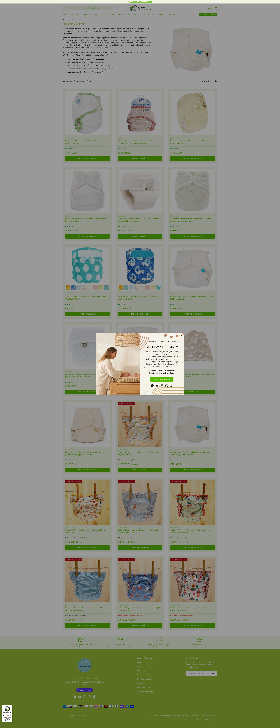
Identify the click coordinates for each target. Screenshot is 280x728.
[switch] (7, 719)
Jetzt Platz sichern (162, 379)
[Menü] (11, 706)
